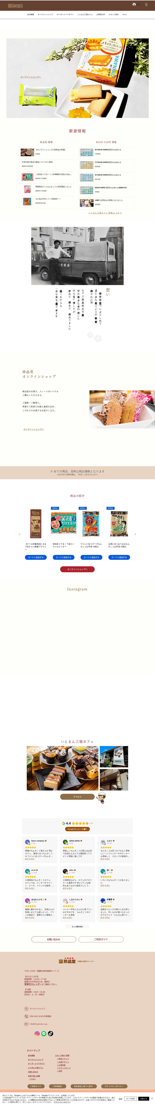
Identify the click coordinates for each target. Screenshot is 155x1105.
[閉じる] (152, 1098)
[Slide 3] (79, 114)
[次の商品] (135, 534)
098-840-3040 (36, 1016)
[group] (77, 534)
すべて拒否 (130, 1098)
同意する (143, 1098)
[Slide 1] (75, 114)
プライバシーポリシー (62, 1102)
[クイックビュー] (36, 524)
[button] (146, 4)
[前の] (10, 78)
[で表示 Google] (27, 842)
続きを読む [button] (30, 859)
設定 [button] (120, 1098)
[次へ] (145, 78)
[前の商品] (19, 534)
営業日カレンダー (33, 984)
